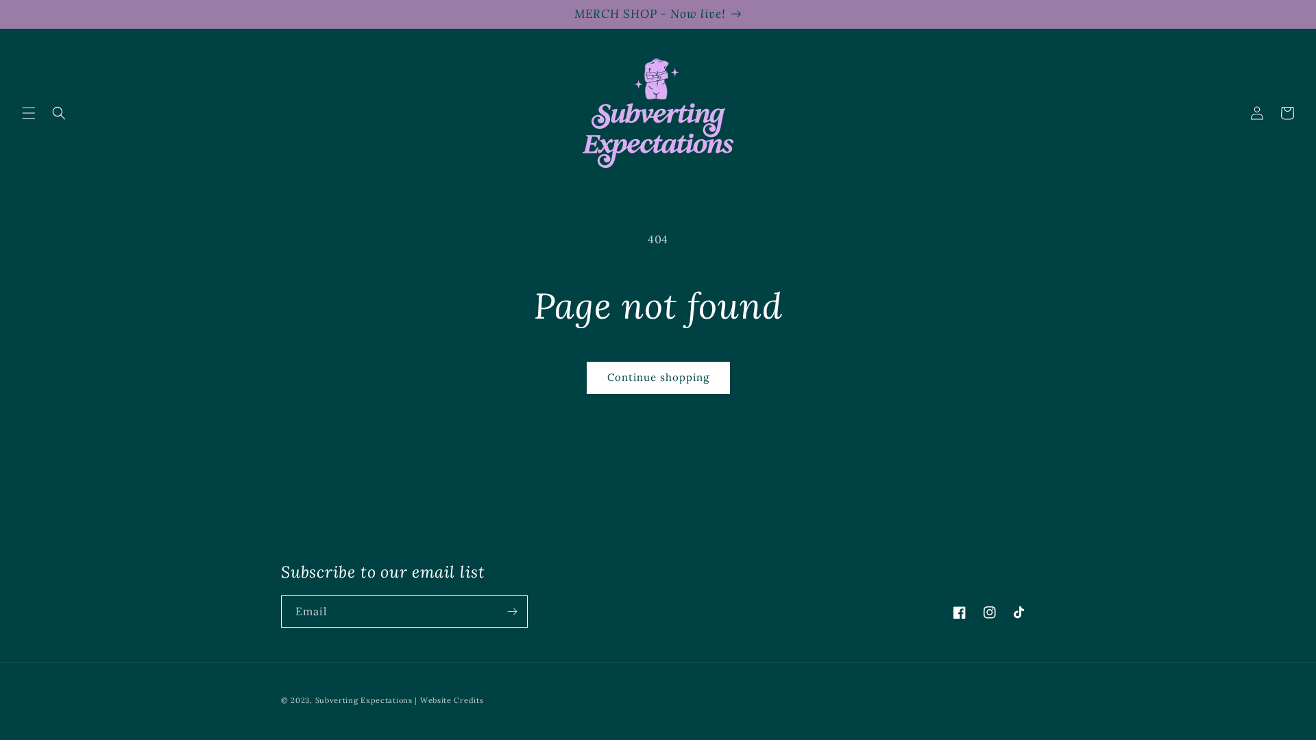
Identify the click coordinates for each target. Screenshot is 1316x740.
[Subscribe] (512, 611)
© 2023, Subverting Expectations (348, 700)
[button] (29, 113)
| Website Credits (449, 700)
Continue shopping (658, 377)
